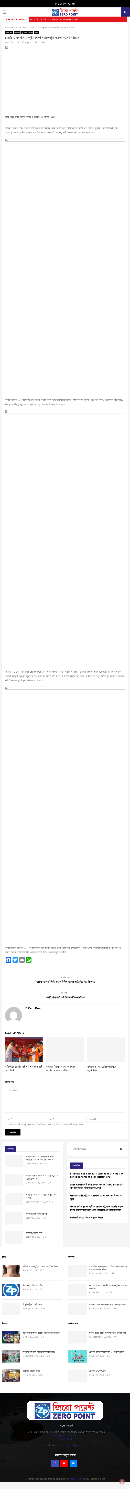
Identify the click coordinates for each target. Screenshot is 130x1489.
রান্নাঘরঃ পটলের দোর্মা (34, 1233)
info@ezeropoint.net (65, 1435)
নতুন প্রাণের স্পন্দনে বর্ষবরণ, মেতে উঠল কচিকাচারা (41, 1332)
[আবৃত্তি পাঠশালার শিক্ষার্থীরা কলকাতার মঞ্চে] (11, 1356)
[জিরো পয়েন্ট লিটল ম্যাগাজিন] (11, 1290)
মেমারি (36, 33)
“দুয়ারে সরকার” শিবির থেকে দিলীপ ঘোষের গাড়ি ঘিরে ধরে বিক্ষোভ (65, 982)
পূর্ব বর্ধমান (24, 33)
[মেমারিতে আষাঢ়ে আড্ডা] (11, 1375)
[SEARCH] (121, 1149)
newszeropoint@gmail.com (71, 1445)
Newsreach (76, 1478)
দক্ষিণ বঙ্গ (17, 33)
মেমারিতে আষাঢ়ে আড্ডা (31, 1371)
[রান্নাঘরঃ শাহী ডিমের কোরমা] (14, 1218)
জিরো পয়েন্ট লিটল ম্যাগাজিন (33, 1285)
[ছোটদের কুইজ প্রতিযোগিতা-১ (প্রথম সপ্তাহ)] (77, 1356)
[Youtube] (64, 1463)
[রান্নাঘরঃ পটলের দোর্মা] (14, 1237)
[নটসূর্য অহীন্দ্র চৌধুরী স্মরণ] (11, 1309)
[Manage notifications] (122, 1481)
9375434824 (65, 1439)
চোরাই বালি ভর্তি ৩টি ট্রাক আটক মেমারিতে (65, 997)
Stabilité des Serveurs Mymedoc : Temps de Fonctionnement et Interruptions (97, 1175)
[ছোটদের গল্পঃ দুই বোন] (77, 1375)
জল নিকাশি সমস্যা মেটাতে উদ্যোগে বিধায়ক (86, 1217)
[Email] (73, 1463)
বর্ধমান (30, 33)
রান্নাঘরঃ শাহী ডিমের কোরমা (36, 1213)
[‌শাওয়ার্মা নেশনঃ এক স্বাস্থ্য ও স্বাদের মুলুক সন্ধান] (14, 1199)
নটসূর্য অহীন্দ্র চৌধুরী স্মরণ (32, 1304)
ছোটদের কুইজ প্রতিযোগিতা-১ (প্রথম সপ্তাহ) (106, 1352)
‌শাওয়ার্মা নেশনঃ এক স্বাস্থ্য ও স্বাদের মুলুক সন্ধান (107, 1304)
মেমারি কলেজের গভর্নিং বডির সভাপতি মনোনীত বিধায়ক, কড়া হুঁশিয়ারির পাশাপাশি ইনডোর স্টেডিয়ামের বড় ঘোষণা (96, 1186)
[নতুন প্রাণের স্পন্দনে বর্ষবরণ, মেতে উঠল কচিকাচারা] (11, 1337)
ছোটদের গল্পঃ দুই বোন (97, 1371)
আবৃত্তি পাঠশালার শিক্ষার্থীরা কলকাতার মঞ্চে (39, 1352)
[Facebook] (55, 1463)
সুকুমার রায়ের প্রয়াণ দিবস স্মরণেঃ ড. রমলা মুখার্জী (107, 1332)
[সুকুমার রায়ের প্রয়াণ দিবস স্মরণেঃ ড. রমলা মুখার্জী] (77, 1337)
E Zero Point (15, 42)
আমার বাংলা (9, 33)
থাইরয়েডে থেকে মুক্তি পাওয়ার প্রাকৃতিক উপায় (40, 1266)
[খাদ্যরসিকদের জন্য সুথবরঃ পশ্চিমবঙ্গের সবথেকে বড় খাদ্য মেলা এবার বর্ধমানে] (14, 1161)
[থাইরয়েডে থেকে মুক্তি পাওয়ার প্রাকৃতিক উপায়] (11, 1271)
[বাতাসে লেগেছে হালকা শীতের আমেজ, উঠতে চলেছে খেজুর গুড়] (14, 1180)
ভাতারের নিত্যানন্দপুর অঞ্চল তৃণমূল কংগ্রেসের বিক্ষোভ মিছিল (60, 1068)
